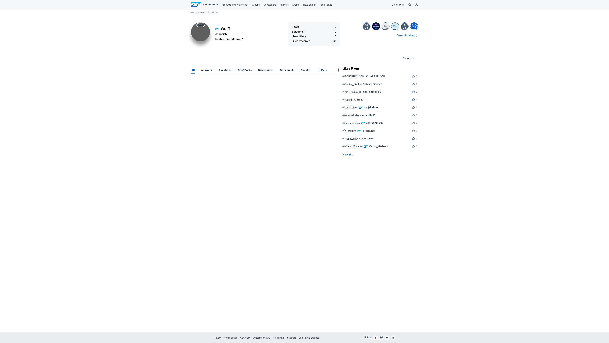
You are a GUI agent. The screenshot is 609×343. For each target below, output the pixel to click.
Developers (270, 4)
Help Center (309, 4)
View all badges (406, 35)
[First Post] (386, 26)
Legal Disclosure (261, 337)
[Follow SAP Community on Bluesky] (381, 337)
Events (295, 4)
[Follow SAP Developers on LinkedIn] (393, 337)
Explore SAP (398, 4)
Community (210, 4)
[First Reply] (395, 26)
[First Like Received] (405, 26)
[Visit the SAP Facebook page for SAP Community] (375, 337)
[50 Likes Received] (366, 26)
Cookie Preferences (309, 337)
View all (346, 154)
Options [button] (407, 58)
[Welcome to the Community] (414, 26)
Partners (284, 4)
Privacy (217, 337)
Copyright (245, 337)
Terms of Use (230, 337)
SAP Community (198, 13)
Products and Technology (235, 4)
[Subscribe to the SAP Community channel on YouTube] (387, 337)
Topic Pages (326, 4)
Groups (256, 4)
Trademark (278, 337)
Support (291, 337)
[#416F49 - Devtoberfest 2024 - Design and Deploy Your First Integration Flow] (376, 26)
